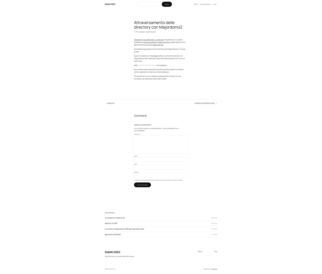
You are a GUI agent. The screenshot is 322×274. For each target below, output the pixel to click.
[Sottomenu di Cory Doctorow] (211, 4)
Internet (148, 31)
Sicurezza (153, 31)
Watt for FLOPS (111, 223)
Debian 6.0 (111, 103)
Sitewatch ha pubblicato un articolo (148, 39)
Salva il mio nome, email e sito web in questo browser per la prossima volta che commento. (159, 180)
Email (136, 164)
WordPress (214, 269)
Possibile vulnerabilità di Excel (205, 103)
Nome (136, 156)
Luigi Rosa (141, 31)
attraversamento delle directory (157, 42)
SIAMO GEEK (110, 4)
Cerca (167, 4)
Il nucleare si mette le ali (115, 218)
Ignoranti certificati (113, 234)
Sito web (136, 172)
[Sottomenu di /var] (216, 4)
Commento (137, 134)
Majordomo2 (158, 45)
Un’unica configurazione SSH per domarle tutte (124, 229)
